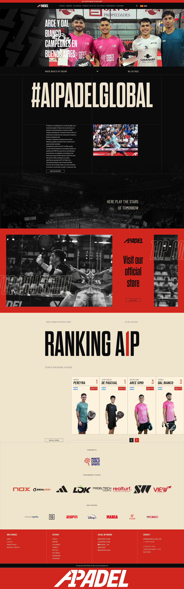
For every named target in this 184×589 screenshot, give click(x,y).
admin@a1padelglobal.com (152, 539)
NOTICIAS (93, 6)
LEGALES (9, 542)
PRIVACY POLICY (12, 544)
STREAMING (120, 6)
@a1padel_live (104, 544)
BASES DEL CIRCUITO (13, 547)
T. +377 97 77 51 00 (148, 542)
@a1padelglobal (105, 539)
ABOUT (9, 539)
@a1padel (102, 547)
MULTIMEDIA (101, 6)
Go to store (133, 300)
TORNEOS (86, 6)
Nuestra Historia (55, 171)
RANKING (69, 6)
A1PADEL (62, 6)
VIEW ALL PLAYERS (54, 440)
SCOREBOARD (110, 6)
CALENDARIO (77, 6)
